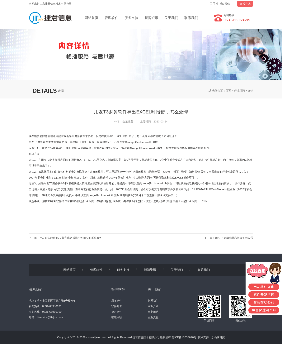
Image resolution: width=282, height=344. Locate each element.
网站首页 (91, 18)
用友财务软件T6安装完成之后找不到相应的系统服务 (71, 237)
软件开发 (116, 306)
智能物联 (116, 317)
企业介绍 (153, 306)
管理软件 (111, 18)
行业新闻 (239, 90)
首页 (228, 90)
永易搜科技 (218, 337)
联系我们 (191, 18)
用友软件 (116, 300)
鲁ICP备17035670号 (184, 337)
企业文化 (153, 317)
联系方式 (245, 3)
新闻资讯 (151, 18)
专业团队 (153, 311)
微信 (227, 3)
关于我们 (171, 18)
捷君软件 (116, 311)
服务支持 (131, 18)
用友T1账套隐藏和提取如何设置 (234, 237)
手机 (215, 3)
